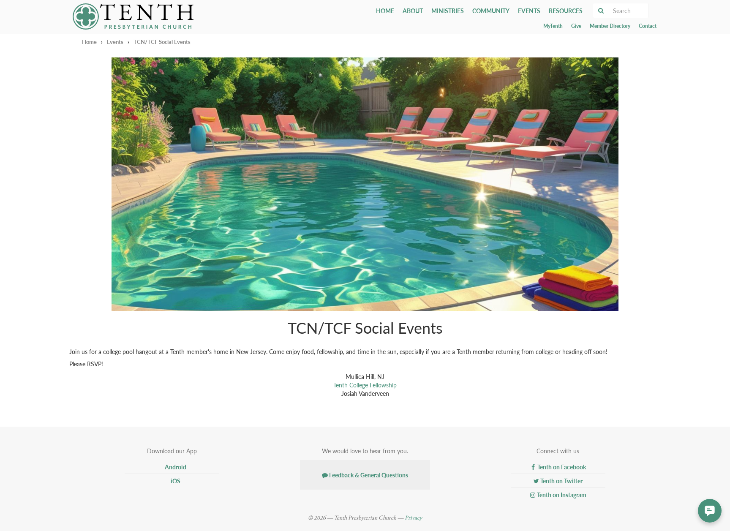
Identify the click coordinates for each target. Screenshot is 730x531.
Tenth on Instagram (561, 494)
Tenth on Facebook (561, 467)
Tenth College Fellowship (365, 385)
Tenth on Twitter (561, 481)
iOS (174, 481)
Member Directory (610, 26)
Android (174, 467)
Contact (647, 26)
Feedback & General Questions (368, 475)
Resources (566, 10)
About (413, 10)
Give (576, 26)
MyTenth (553, 26)
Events (529, 10)
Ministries (447, 10)
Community (490, 10)
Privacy (413, 518)
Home (385, 10)
